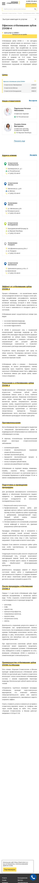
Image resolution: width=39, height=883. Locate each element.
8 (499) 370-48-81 (31, 1)
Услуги (4, 878)
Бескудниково (22, 878)
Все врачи (33, 101)
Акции (4, 880)
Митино (20, 880)
